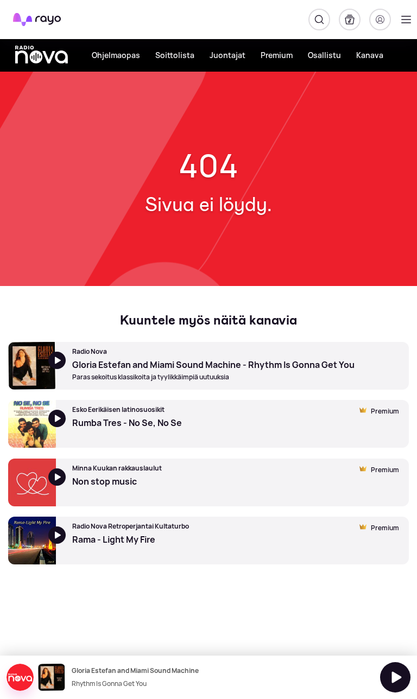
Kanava (369, 55)
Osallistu (324, 55)
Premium (277, 55)
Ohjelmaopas (116, 55)
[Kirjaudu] (380, 19)
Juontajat (227, 55)
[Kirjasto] (350, 19)
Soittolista (174, 55)
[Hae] (319, 19)
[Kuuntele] (395, 677)
